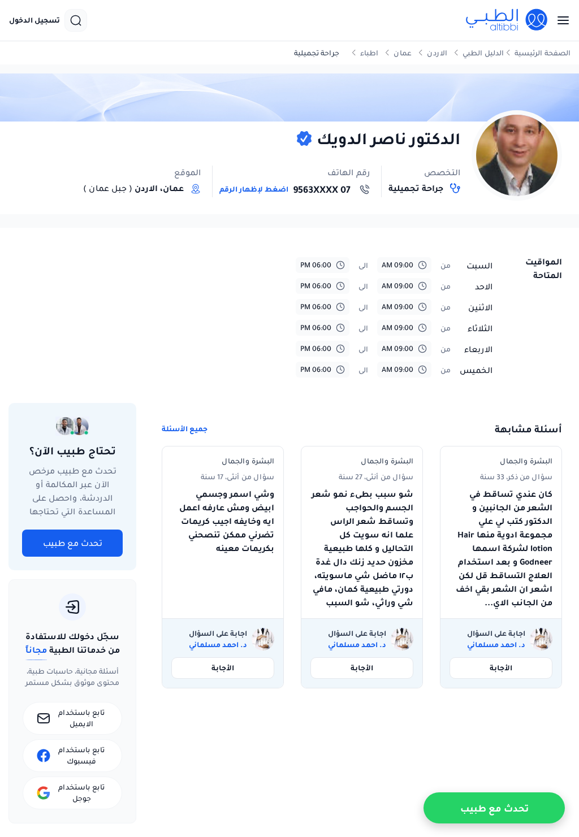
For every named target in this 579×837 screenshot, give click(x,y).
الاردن (437, 52)
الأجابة (501, 668)
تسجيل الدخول (34, 20)
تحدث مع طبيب (72, 543)
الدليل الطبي (483, 52)
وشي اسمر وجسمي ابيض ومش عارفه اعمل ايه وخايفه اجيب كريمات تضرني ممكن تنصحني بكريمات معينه (226, 521)
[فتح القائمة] (560, 20)
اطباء (369, 52)
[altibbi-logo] (507, 20)
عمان (403, 52)
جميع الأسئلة (185, 429)
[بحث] (75, 20)
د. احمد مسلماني (496, 644)
